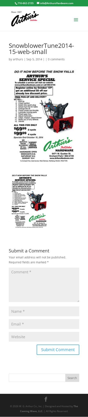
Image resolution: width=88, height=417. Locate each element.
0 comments (56, 59)
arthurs (18, 59)
